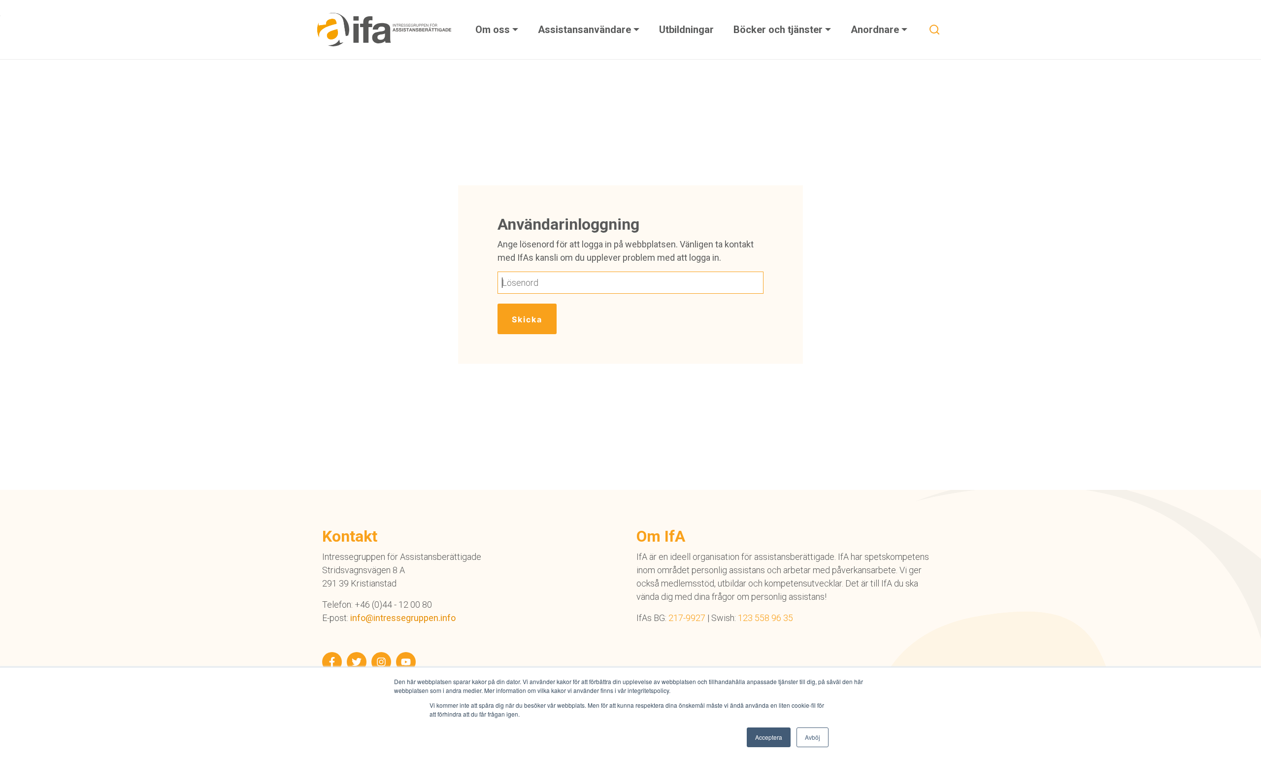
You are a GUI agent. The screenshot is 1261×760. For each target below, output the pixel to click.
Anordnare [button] (876, 29)
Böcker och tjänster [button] (779, 29)
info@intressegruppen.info (403, 618)
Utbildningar (686, 29)
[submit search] (934, 29)
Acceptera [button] (768, 737)
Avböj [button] (812, 737)
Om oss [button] (493, 29)
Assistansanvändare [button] (585, 29)
